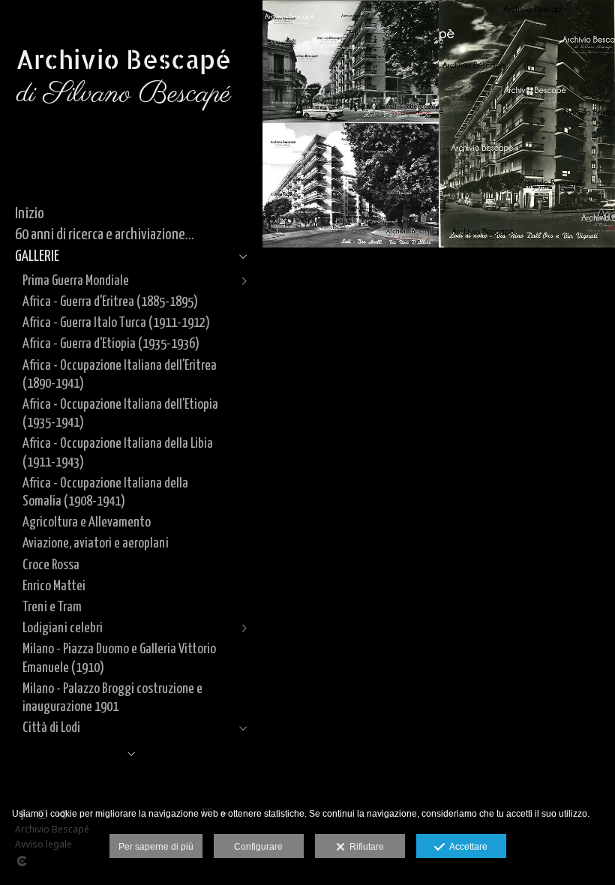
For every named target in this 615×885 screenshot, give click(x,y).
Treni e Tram (52, 607)
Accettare (466, 847)
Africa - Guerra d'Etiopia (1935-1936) (111, 344)
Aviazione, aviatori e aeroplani (95, 543)
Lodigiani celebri (62, 628)
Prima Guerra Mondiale (75, 281)
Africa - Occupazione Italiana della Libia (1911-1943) (117, 452)
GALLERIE (37, 256)
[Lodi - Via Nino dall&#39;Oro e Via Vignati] (527, 124)
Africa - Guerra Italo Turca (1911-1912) (116, 323)
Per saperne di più (156, 847)
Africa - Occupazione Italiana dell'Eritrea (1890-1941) (119, 374)
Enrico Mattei (54, 586)
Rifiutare (364, 847)
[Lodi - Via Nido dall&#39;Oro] (350, 61)
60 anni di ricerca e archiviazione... (104, 234)
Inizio (29, 213)
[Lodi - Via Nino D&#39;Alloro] (350, 185)
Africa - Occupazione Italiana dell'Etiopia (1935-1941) (120, 414)
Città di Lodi (51, 728)
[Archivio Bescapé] (123, 141)
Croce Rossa (51, 565)
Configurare (258, 847)
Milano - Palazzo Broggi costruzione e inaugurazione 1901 (112, 698)
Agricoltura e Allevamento (86, 522)
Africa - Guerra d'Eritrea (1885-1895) (110, 302)
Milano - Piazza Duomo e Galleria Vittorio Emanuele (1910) (119, 658)
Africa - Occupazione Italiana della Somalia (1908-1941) (105, 492)
